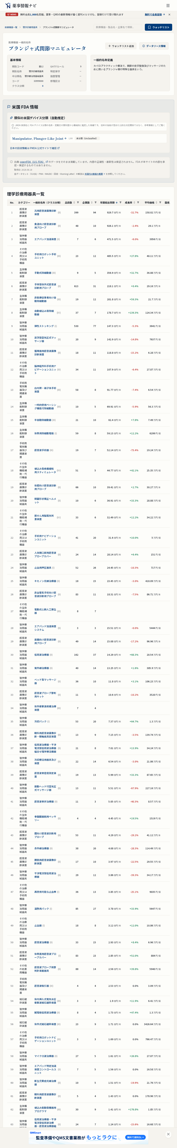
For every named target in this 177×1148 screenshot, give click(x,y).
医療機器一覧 (11, 27)
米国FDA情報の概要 (94, 173)
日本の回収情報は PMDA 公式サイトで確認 (33, 148)
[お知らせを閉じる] (169, 14)
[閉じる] (168, 1134)
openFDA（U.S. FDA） (32, 161)
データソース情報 (156, 46)
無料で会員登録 (153, 14)
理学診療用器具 (30, 27)
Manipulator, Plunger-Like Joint (37, 138)
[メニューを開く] (168, 5)
